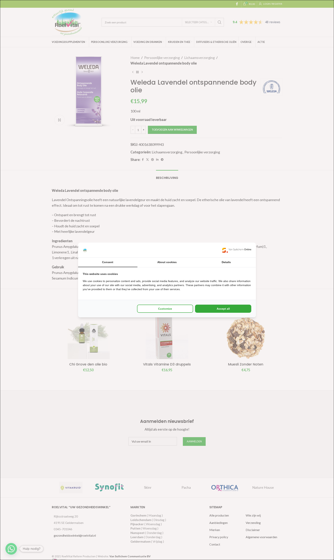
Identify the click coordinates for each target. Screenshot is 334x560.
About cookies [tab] (167, 262)
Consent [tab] (107, 262)
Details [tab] (226, 262)
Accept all (223, 308)
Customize (165, 308)
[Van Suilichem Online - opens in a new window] (236, 250)
